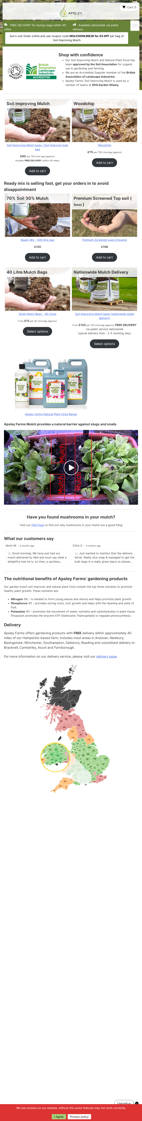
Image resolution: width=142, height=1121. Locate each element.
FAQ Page (38, 525)
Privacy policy (79, 1116)
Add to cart (37, 171)
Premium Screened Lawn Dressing (104, 240)
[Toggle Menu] (135, 25)
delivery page (106, 656)
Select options (37, 331)
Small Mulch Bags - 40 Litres (37, 314)
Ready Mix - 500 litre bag (37, 240)
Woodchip (104, 145)
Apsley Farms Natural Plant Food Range (51, 414)
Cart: (131, 7)
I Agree (59, 1116)
